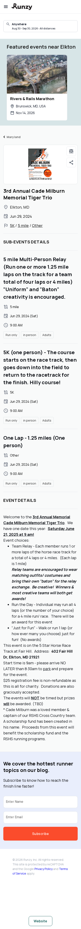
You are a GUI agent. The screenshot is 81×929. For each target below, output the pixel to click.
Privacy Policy (43, 869)
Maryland (14, 137)
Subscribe (40, 833)
